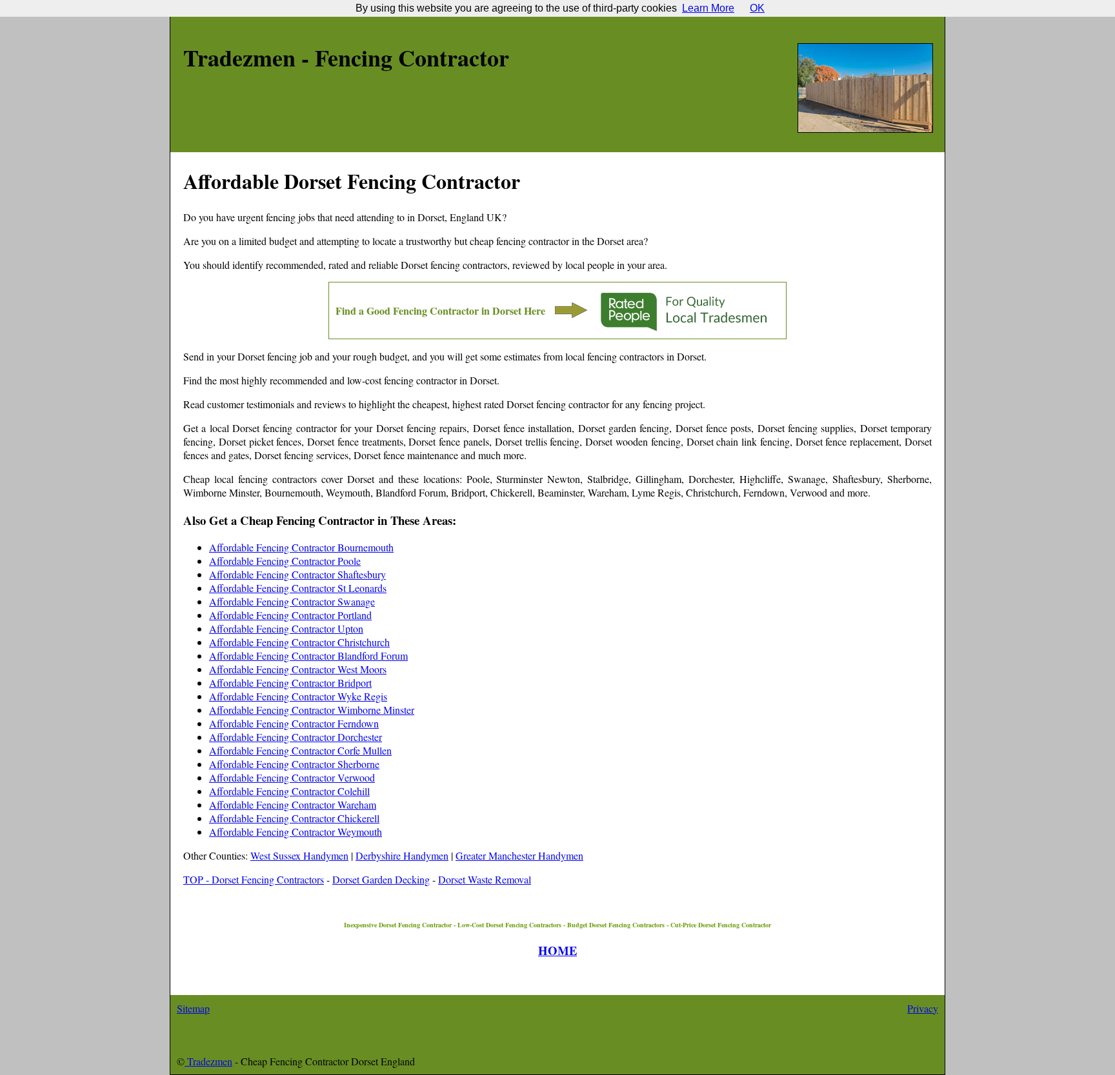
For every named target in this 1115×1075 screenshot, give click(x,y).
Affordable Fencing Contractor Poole (285, 560)
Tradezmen (208, 1061)
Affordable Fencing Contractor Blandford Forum (308, 655)
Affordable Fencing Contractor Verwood (292, 777)
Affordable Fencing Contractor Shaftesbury (297, 574)
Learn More (708, 8)
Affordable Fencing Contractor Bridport (290, 682)
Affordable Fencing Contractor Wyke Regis (298, 696)
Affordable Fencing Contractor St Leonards (298, 588)
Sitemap (193, 1008)
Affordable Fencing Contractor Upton (286, 628)
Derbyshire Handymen (402, 855)
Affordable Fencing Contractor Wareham (292, 804)
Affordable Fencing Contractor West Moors (298, 669)
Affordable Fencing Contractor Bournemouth (301, 547)
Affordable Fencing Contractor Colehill (289, 791)
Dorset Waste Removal (484, 879)
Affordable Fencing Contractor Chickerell (294, 818)
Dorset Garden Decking (381, 879)
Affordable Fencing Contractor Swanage (292, 601)
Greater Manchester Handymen (519, 855)
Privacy (922, 1008)
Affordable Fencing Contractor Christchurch (299, 642)
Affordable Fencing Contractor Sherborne (294, 764)
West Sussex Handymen (299, 855)
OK (757, 8)
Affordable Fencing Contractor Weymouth (295, 831)
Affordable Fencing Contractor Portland (290, 615)
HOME (557, 950)
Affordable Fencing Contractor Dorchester (295, 737)
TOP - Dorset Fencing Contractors (253, 879)
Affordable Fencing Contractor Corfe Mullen (300, 750)
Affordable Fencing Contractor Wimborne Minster (311, 709)
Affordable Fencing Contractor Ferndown (294, 723)
